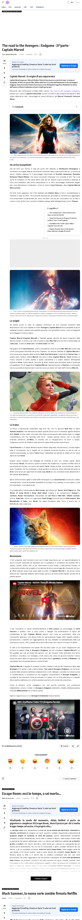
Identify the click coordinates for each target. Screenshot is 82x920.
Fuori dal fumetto (15, 11)
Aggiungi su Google (68, 66)
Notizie (11, 789)
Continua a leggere (41, 878)
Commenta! (29, 54)
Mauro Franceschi (8, 798)
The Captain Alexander (9, 54)
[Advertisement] (41, 28)
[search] (68, 2)
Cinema (5, 11)
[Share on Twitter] (4, 72)
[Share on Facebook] (4, 68)
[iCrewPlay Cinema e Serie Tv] (7, 2)
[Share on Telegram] (4, 77)
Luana (4, 898)
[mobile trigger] (3, 2)
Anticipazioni (7, 889)
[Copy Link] (4, 82)
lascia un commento (70, 778)
